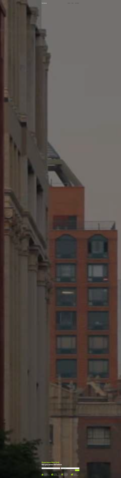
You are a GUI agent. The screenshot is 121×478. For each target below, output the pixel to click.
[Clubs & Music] (62, 475)
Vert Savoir (44, 3)
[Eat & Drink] (42, 475)
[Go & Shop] (52, 475)
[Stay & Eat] (72, 475)
